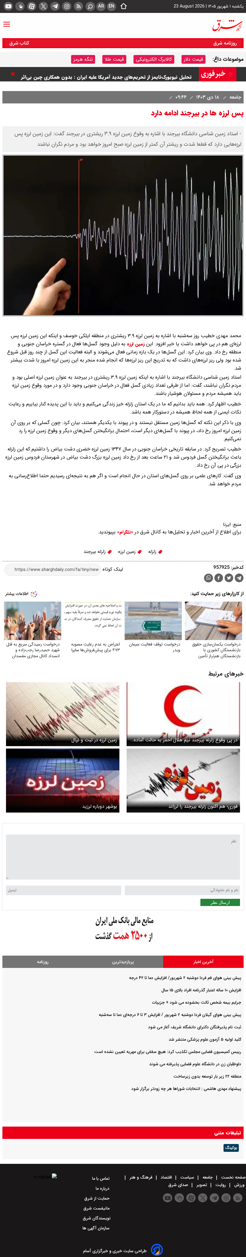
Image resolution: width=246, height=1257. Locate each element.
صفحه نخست (233, 1177)
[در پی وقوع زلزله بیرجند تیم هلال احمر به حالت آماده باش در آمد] (183, 714)
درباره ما (103, 1188)
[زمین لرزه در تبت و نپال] (62, 714)
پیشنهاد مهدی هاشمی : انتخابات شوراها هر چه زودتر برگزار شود (186, 1088)
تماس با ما (101, 1178)
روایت (220, 1185)
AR (101, 6)
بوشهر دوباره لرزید (99, 806)
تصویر (201, 1185)
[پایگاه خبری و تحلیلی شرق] (227, 26)
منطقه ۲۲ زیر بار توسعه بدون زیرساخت (207, 1076)
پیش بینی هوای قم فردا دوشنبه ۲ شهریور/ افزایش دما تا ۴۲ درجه (185, 978)
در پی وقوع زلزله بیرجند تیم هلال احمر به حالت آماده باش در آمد (186, 740)
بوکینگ (231, 1148)
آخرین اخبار (204, 962)
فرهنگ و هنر (141, 1177)
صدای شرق (178, 1185)
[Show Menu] (6, 21)
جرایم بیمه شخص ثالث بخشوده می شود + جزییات (196, 1002)
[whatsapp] (208, 578)
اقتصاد (166, 1177)
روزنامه (43, 962)
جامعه (234, 97)
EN (111, 6)
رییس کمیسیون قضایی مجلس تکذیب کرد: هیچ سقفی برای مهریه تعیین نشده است (167, 1051)
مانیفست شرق (97, 1208)
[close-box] (14, 74)
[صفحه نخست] (121, 6)
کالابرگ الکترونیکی (154, 59)
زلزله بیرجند (95, 551)
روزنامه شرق (225, 43)
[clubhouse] (20, 6)
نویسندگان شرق (97, 1218)
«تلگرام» (124, 532)
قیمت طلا (114, 59)
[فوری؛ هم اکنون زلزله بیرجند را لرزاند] (183, 781)
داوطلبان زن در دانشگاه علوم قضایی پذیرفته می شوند (195, 1064)
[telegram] (55, 6)
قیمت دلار (193, 59)
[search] (90, 6)
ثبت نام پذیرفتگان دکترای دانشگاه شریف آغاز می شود (194, 1027)
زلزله (153, 551)
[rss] (78, 6)
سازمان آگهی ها (96, 1228)
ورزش (239, 1185)
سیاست (187, 1177)
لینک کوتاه (112, 569)
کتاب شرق (20, 43)
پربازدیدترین (123, 962)
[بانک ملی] (123, 942)
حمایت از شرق (97, 1198)
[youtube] (8, 6)
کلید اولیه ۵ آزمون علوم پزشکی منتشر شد (205, 1039)
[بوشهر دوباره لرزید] (62, 781)
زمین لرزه (136, 344)
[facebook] (218, 578)
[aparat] (31, 6)
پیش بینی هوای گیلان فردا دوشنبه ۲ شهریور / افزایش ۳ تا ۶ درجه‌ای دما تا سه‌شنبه (170, 1014)
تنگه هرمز (83, 59)
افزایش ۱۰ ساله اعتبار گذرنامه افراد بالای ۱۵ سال (201, 990)
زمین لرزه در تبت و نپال (94, 740)
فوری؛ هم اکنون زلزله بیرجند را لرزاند (203, 806)
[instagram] (66, 6)
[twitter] (43, 6)
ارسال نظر (220, 902)
